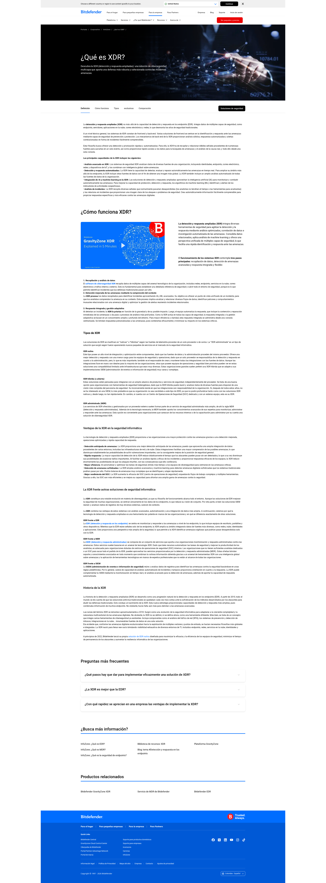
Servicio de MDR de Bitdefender (153, 791)
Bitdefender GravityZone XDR (95, 791)
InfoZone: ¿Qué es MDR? (93, 749)
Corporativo (95, 29)
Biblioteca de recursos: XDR (151, 743)
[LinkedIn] (225, 839)
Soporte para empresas (132, 843)
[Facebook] (213, 839)
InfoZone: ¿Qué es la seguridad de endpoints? (104, 755)
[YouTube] (231, 839)
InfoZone (106, 29)
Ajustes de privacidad (165, 863)
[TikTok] (243, 839)
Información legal (87, 863)
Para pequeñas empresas (111, 826)
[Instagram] (237, 839)
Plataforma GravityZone (206, 743)
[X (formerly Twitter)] (219, 839)
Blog (212, 12)
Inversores (127, 847)
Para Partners (156, 826)
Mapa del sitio (125, 863)
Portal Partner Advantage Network (94, 851)
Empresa (138, 863)
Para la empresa (136, 826)
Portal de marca (87, 855)
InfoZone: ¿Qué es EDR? (93, 743)
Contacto (149, 863)
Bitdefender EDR (202, 791)
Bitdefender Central (88, 839)
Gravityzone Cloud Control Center (94, 843)
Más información (123, 245)
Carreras (126, 851)
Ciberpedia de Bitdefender (91, 847)
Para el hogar (87, 826)
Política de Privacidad (107, 863)
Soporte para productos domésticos (137, 839)
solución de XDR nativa (139, 636)
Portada (84, 29)
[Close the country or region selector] (243, 4)
